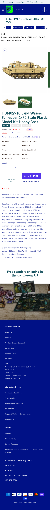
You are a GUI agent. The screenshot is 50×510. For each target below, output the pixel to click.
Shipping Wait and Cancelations (18, 414)
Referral (8, 359)
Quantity (5, 163)
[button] (2, 9)
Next (46, 28)
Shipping (4, 133)
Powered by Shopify (30, 502)
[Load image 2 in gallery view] (25, 102)
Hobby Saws (17, 28)
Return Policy (10, 439)
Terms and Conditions (14, 393)
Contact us (9, 338)
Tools (8, 28)
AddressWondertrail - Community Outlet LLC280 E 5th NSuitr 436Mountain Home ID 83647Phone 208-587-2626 (20, 371)
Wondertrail (21, 502)
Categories (9, 348)
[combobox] (28, 9)
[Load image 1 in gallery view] (9, 102)
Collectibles (29, 28)
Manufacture (10, 353)
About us (8, 332)
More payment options (31, 181)
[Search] (41, 9)
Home (2, 34)
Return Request (11, 444)
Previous (4, 28)
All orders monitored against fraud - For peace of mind (24, 450)
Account (8, 434)
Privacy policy (10, 398)
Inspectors (9, 419)
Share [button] (6, 189)
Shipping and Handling (14, 403)
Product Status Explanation (16, 343)
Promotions (9, 409)
